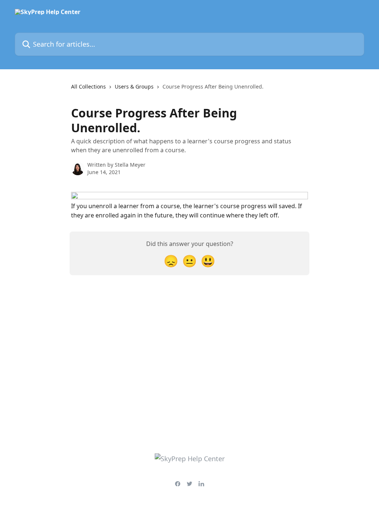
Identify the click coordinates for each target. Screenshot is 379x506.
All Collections (88, 86)
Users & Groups (134, 86)
